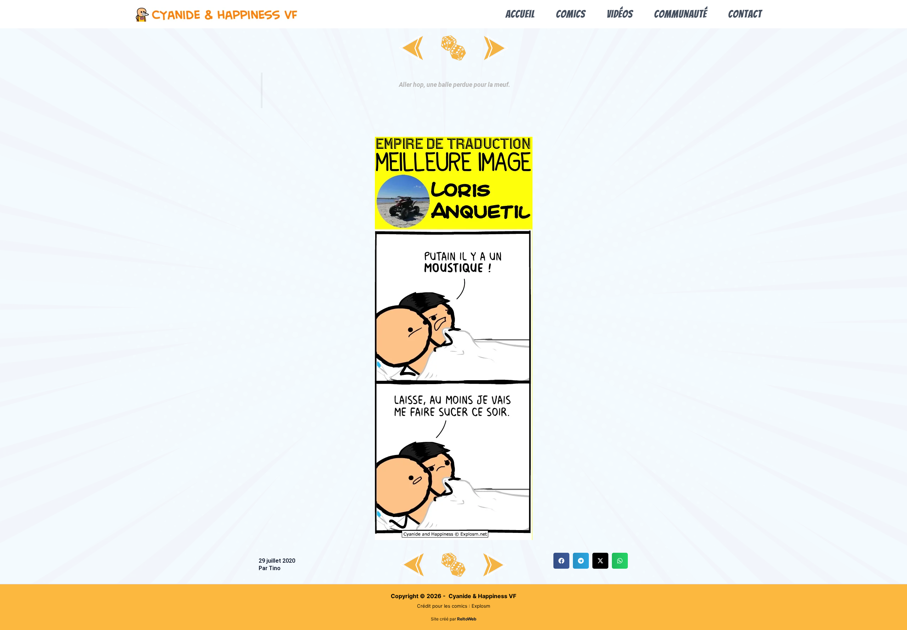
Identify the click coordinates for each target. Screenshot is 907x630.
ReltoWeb (467, 618)
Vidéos (620, 14)
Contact (745, 14)
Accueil (520, 14)
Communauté (680, 14)
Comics (570, 14)
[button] (561, 561)
